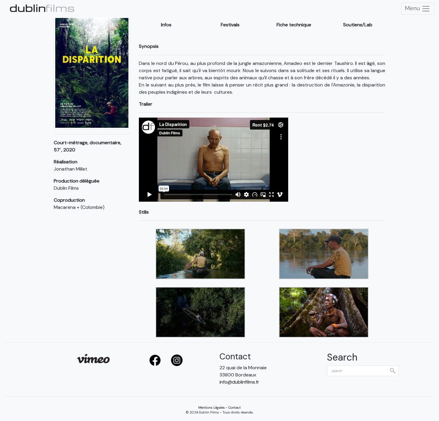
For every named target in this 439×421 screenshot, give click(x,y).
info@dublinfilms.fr (239, 382)
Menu (413, 8)
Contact (234, 407)
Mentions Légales (211, 407)
